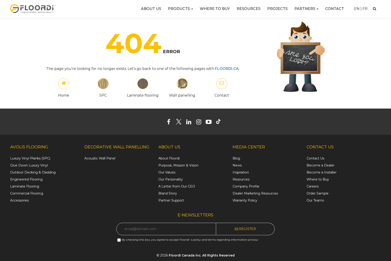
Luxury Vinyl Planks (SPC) (30, 158)
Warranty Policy (245, 200)
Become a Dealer (320, 165)
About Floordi (169, 158)
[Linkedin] (190, 123)
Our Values (166, 172)
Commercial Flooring (26, 193)
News (237, 165)
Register (247, 229)
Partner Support (171, 200)
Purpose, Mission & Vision (178, 165)
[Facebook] (170, 123)
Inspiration (241, 172)
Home (63, 95)
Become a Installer (321, 172)
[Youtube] (210, 123)
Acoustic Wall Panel (99, 158)
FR (364, 9)
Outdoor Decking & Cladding (33, 172)
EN (357, 9)
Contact (334, 9)
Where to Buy (215, 9)
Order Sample (318, 193)
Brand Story (167, 193)
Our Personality (170, 179)
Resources (248, 9)
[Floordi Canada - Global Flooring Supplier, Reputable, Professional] (32, 8)
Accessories (19, 200)
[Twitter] (180, 123)
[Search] (374, 9)
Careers (313, 186)
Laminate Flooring (24, 186)
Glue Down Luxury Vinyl (29, 165)
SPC (103, 95)
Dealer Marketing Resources (255, 193)
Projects (277, 9)
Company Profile (246, 186)
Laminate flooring (143, 95)
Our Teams (315, 200)
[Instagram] (200, 123)
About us (151, 9)
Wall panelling (182, 95)
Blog (236, 158)
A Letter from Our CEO (176, 186)
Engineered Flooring (26, 179)
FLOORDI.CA (227, 68)
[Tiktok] (220, 123)
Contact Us (315, 158)
